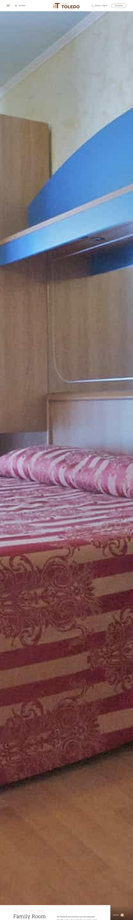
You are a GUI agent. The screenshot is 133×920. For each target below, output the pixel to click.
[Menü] (8, 6)
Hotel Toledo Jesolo (23, 911)
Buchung (119, 6)
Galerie (116, 915)
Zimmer (40, 911)
